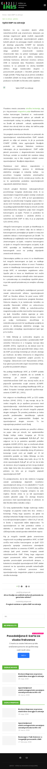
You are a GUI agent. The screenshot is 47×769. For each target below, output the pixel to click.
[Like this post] (19, 586)
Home (4, 15)
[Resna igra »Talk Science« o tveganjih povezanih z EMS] (9, 740)
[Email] (27, 758)
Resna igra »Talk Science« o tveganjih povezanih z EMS (30, 738)
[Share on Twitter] (24, 586)
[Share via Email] (29, 586)
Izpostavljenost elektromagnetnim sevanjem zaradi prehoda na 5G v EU (31, 690)
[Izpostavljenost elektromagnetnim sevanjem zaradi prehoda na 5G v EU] (9, 691)
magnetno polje (24, 111)
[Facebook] (20, 758)
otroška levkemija (33, 108)
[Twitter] (23, 758)
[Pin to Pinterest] (26, 586)
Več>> (23, 655)
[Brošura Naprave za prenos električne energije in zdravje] (9, 677)
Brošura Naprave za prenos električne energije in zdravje (31, 675)
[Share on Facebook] (21, 586)
